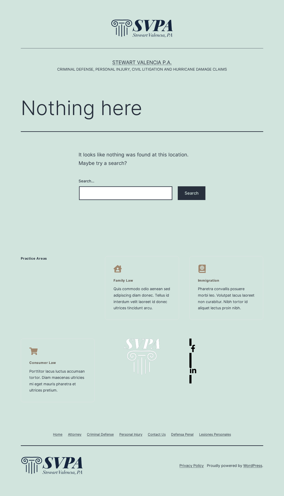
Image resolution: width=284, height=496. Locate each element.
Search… (86, 181)
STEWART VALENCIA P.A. (142, 62)
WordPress (252, 465)
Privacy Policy (191, 465)
